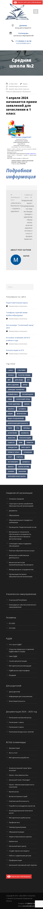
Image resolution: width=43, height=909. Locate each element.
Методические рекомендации (20, 666)
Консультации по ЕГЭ (15, 350)
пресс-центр (25, 447)
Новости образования (14, 92)
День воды (19, 380)
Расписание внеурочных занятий (21, 732)
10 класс (11, 375)
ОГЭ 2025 (12, 628)
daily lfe (11, 89)
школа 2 (11, 467)
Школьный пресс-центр (17, 846)
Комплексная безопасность (19, 801)
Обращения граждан (16, 832)
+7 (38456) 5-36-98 (23, 41)
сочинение (28, 452)
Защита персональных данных (20, 837)
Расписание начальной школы (20, 718)
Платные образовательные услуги (21, 551)
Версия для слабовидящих (21, 876)
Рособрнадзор (27, 394)
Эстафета (22, 409)
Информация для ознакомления (20, 696)
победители (12, 447)
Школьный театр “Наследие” (19, 780)
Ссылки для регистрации (18, 661)
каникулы (25, 433)
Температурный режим (17, 827)
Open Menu (35, 11)
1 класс (10, 370)
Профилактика (14, 822)
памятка (30, 442)
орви (20, 442)
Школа (26, 404)
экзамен (11, 471)
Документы (13, 511)
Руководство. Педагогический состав (22, 527)
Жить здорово (13, 385)
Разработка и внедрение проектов (22, 806)
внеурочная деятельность (18, 423)
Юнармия (12, 675)
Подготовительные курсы (17, 303)
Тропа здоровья (14, 404)
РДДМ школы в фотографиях (19, 670)
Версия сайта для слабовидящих (29, 2)
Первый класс (13, 394)
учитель (20, 457)
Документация (14, 748)
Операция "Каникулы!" (16, 389)
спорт (10, 457)
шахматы (26, 462)
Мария (25, 84)
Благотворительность (17, 701)
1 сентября (21, 370)
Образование (14, 515)
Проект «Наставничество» (18, 775)
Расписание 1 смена (16, 722)
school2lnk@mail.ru (23, 43)
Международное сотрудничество (21, 569)
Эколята (11, 409)
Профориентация (15, 860)
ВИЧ (9, 380)
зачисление (12, 433)
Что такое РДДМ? (15, 644)
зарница (26, 428)
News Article (18, 89)
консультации (25, 438)
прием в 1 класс (13, 452)
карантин (11, 438)
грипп (10, 428)
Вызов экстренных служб (18, 796)
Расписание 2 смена (16, 727)
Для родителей (14, 692)
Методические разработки (19, 758)
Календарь (23, 33)
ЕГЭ (28, 380)
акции (10, 413)
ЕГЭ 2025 (12, 623)
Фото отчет (13, 753)
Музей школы (14, 792)
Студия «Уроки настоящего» (19, 851)
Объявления (26, 92)
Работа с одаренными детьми (20, 856)
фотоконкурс (13, 462)
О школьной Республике (18, 600)
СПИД (10, 399)
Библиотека (13, 841)
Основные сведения (16, 499)
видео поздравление (16, 418)
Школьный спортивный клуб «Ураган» (23, 865)
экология (22, 471)
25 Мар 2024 (13, 84)
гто (17, 428)
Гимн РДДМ (13, 656)
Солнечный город (23, 399)
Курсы (25, 385)
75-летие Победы (24, 375)
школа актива (23, 467)
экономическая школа (17, 476)
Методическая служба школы (20, 818)
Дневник (23, 25)
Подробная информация (21, 173)
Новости (26, 89)
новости (11, 442)
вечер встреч (21, 413)
